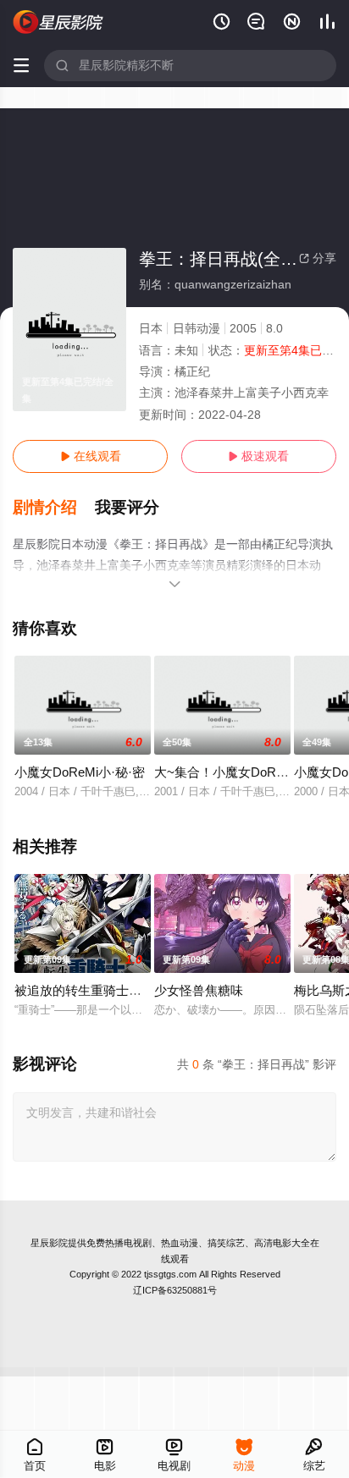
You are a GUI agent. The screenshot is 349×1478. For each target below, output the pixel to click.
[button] (54, 507)
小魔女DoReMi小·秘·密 (79, 772)
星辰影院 (49, 1243)
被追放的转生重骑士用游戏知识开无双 (122, 990)
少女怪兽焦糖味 (198, 990)
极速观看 (258, 456)
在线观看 (90, 456)
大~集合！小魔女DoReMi (225, 772)
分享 (317, 258)
